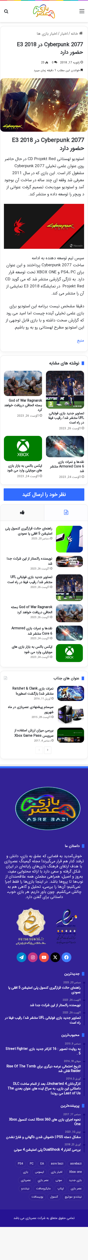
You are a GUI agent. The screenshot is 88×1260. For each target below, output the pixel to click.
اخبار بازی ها (47, 34)
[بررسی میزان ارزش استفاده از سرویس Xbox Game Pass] (70, 735)
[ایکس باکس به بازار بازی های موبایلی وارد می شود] (23, 448)
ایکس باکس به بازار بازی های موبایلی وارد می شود (24, 468)
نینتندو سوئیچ (73, 1196)
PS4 (20, 1163)
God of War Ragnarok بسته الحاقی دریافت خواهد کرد (23, 405)
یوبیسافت (37, 1196)
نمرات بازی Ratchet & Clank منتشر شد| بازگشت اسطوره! (33, 691)
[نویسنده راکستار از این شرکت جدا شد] (69, 561)
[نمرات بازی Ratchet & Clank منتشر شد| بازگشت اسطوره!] (70, 693)
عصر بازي (43, 1180)
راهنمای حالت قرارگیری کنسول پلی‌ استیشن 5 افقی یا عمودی (28, 531)
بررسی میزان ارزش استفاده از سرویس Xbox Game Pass (34, 733)
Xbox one (75, 1172)
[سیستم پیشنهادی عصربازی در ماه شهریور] (70, 714)
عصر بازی (76, 1188)
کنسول (54, 1196)
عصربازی (26, 1180)
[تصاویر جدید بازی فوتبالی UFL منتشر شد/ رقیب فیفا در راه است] (65, 390)
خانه (75, 34)
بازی (25, 1172)
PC (31, 1163)
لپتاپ (60, 1188)
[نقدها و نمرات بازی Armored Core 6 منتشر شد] (65, 446)
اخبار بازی (56, 1172)
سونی (58, 1180)
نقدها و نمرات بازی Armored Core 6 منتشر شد (67, 466)
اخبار (64, 34)
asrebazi (76, 1163)
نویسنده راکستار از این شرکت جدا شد (29, 561)
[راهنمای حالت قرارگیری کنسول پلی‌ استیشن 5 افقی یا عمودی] (69, 539)
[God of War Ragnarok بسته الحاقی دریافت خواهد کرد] (23, 383)
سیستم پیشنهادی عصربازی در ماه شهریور (31, 709)
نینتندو (25, 1188)
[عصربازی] (44, 11)
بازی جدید (75, 1180)
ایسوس (39, 1172)
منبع (80, 340)
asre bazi (57, 1163)
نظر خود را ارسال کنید (44, 495)
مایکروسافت (43, 1188)
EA (42, 1163)
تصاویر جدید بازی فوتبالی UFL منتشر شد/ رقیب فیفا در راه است (66, 418)
